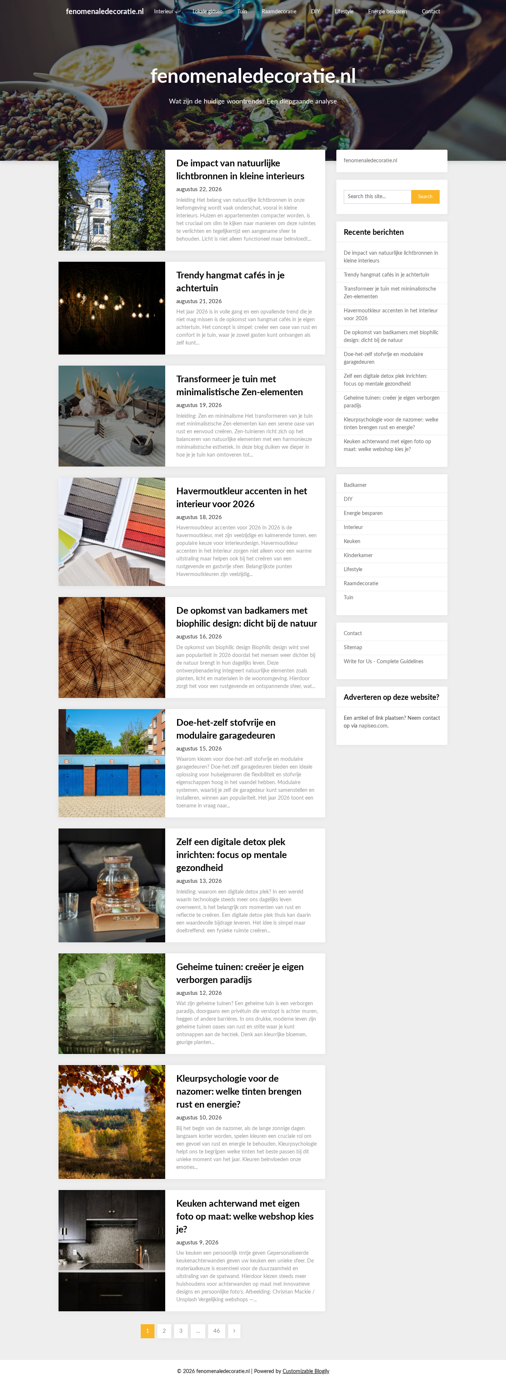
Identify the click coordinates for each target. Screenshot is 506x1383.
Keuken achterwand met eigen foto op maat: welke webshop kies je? (245, 1216)
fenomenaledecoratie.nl (105, 12)
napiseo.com (373, 726)
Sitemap (353, 647)
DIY (315, 11)
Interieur (163, 11)
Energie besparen (387, 11)
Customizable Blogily (306, 1371)
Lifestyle (344, 11)
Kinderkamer (358, 555)
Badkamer (355, 485)
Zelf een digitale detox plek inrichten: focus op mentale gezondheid (231, 855)
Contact (431, 11)
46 (216, 1331)
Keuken (352, 541)
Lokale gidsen (208, 11)
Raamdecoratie (279, 11)
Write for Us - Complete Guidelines (383, 661)
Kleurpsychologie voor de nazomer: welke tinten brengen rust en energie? (239, 1091)
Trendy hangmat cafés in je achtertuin (386, 275)
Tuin (242, 11)
